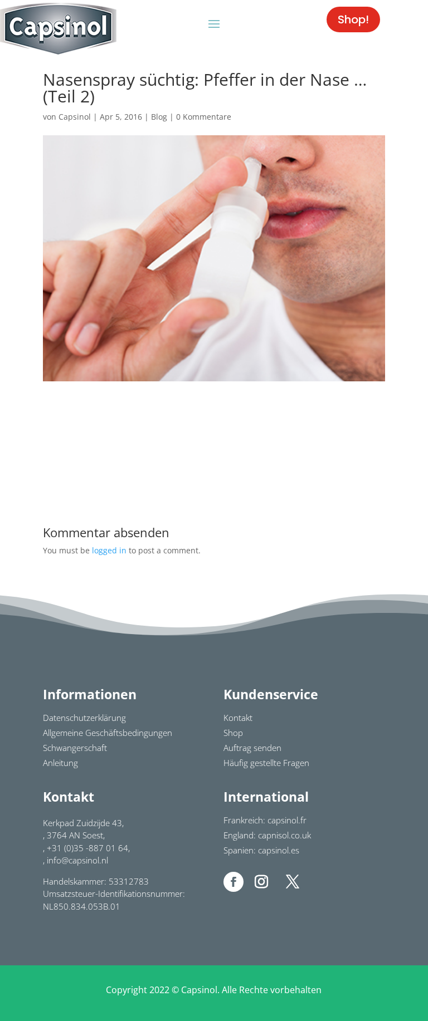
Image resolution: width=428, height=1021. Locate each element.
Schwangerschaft (75, 747)
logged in (109, 550)
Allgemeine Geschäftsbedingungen (107, 732)
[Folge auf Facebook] (233, 882)
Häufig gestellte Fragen (266, 762)
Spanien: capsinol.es (261, 850)
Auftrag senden (252, 747)
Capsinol (75, 116)
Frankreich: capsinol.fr (265, 820)
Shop (233, 732)
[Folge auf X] (292, 881)
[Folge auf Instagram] (261, 881)
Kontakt (237, 717)
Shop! (353, 19)
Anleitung (60, 762)
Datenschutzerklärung (84, 717)
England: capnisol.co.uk (267, 835)
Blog (159, 116)
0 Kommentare (203, 116)
